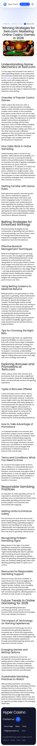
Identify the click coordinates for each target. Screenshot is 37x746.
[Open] (32, 4)
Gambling (6, 24)
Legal (23, 740)
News (17, 726)
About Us (6, 740)
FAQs (24, 726)
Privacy (13, 740)
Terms (18, 740)
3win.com (6, 78)
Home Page (8, 726)
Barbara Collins (30, 24)
